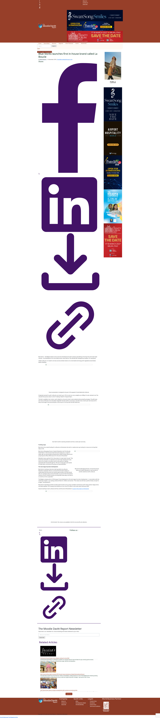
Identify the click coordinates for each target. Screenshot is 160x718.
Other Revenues (69, 43)
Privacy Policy (93, 704)
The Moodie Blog (80, 704)
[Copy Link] (68, 324)
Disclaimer (92, 703)
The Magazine (11, 717)
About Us (85, 1)
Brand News (47, 43)
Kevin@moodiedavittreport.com (64, 59)
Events (77, 43)
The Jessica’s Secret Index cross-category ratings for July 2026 (54, 658)
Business (54, 43)
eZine (77, 701)
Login (38, 48)
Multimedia (83, 43)
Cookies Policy (93, 701)
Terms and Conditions (95, 706)
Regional (61, 43)
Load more (69, 694)
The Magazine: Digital (81, 703)
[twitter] (39, 173)
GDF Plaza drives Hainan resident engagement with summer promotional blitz (58, 690)
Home (39, 43)
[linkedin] (68, 203)
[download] (68, 262)
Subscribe (85, 4)
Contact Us (85, 2)
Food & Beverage (4, 717)
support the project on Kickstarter (81, 488)
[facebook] (68, 117)
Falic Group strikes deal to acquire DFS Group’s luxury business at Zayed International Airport (62, 674)
